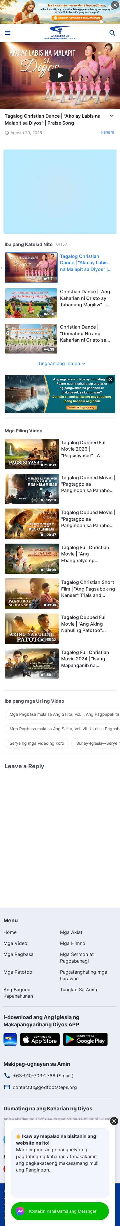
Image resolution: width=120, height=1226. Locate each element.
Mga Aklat (71, 932)
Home (10, 932)
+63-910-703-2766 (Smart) (43, 1076)
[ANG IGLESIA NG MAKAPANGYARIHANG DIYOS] (60, 33)
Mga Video (15, 943)
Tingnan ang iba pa (59, 363)
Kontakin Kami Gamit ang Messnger (62, 1211)
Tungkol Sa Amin (78, 989)
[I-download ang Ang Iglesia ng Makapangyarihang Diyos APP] (10, 1039)
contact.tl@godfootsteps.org (45, 1087)
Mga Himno (72, 943)
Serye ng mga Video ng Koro (37, 743)
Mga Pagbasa (18, 954)
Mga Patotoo (17, 972)
